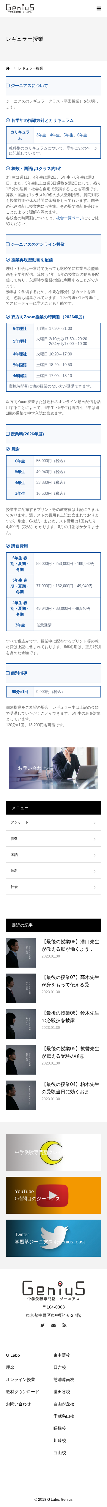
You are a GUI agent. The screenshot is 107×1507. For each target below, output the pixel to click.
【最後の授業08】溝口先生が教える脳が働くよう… (70, 945)
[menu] (98, 8)
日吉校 (60, 1367)
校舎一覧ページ (69, 218)
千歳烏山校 (64, 1416)
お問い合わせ (18, 1404)
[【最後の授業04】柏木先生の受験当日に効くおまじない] (21, 1095)
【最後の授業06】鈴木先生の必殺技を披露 (70, 1016)
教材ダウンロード (22, 1391)
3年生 (41, 135)
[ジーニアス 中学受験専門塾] (20, 8)
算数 (14, 839)
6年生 (82, 135)
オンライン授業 (20, 1379)
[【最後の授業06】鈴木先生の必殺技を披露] (21, 1024)
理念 (10, 1367)
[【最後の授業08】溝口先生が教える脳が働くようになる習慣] (21, 953)
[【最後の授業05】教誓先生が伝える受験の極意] (21, 1060)
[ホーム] (8, 68)
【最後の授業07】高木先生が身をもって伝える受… (70, 981)
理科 (14, 871)
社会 (14, 887)
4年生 (55, 135)
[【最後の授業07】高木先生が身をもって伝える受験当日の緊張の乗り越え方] (21, 988)
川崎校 (60, 1440)
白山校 (60, 1452)
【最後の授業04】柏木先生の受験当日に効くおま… (70, 1088)
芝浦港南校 (64, 1379)
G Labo (13, 1355)
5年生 (68, 135)
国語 (14, 855)
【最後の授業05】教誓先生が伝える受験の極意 (70, 1052)
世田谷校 (62, 1391)
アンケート (20, 822)
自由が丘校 (64, 1404)
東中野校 (62, 1355)
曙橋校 (60, 1428)
